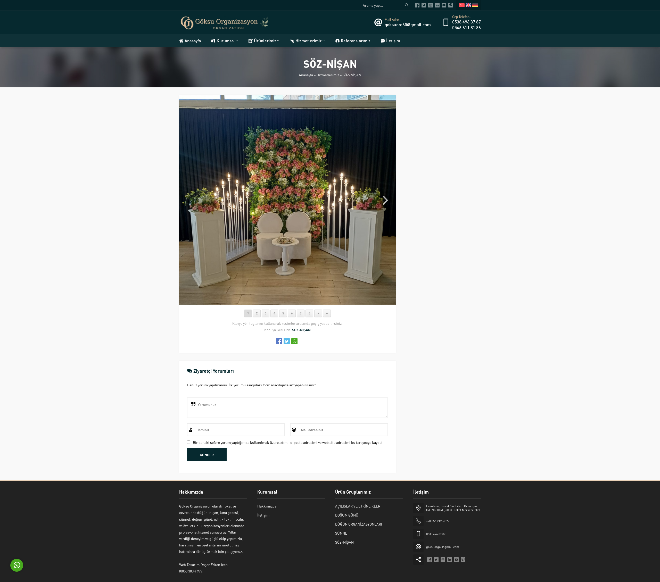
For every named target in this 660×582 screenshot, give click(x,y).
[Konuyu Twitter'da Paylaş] (287, 341)
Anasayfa (306, 74)
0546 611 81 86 (466, 27)
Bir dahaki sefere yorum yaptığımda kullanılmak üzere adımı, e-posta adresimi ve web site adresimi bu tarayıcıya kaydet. (288, 442)
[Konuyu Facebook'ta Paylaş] (279, 341)
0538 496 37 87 (466, 21)
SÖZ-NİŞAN (352, 74)
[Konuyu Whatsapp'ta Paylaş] (294, 341)
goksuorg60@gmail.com (408, 24)
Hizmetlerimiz (328, 74)
